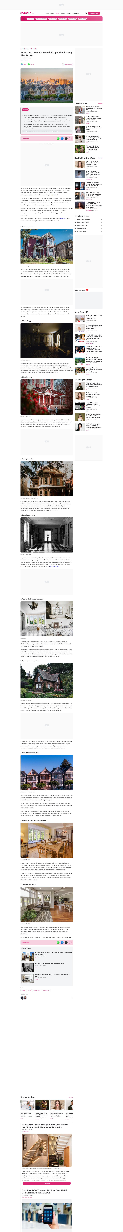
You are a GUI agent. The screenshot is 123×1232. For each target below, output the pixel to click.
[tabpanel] (47, 123)
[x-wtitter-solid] (66, 138)
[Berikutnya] (73, 1084)
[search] (86, 13)
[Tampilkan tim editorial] (72, 998)
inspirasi (62, 218)
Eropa (53, 195)
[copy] (70, 138)
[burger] (101, 13)
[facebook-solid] (62, 138)
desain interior (54, 566)
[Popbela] (27, 13)
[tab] (26, 109)
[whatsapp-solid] (58, 138)
